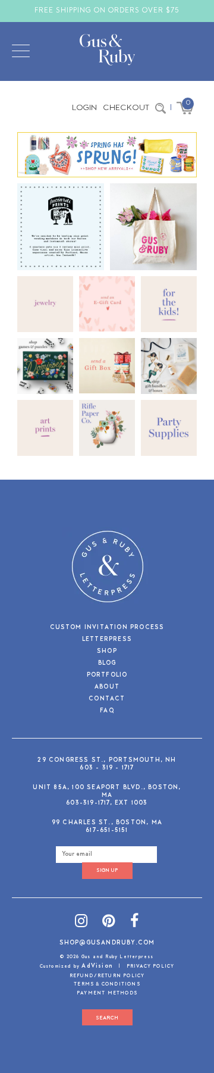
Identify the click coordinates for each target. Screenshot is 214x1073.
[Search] (160, 108)
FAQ (107, 711)
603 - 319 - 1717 (107, 768)
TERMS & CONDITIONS (107, 984)
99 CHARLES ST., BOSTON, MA (107, 823)
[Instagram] (81, 923)
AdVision (97, 966)
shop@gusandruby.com (107, 943)
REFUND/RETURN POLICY (107, 976)
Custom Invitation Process (107, 628)
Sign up (107, 870)
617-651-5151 (107, 830)
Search (107, 1018)
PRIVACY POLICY (151, 966)
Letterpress (107, 640)
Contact (107, 699)
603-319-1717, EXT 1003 (106, 803)
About (107, 687)
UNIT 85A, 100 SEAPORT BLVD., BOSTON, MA (107, 791)
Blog (107, 664)
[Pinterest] (108, 923)
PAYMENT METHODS (107, 993)
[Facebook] (134, 923)
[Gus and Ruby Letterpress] (107, 52)
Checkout (126, 108)
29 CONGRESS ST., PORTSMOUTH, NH (106, 760)
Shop (107, 652)
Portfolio (107, 675)
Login (84, 108)
